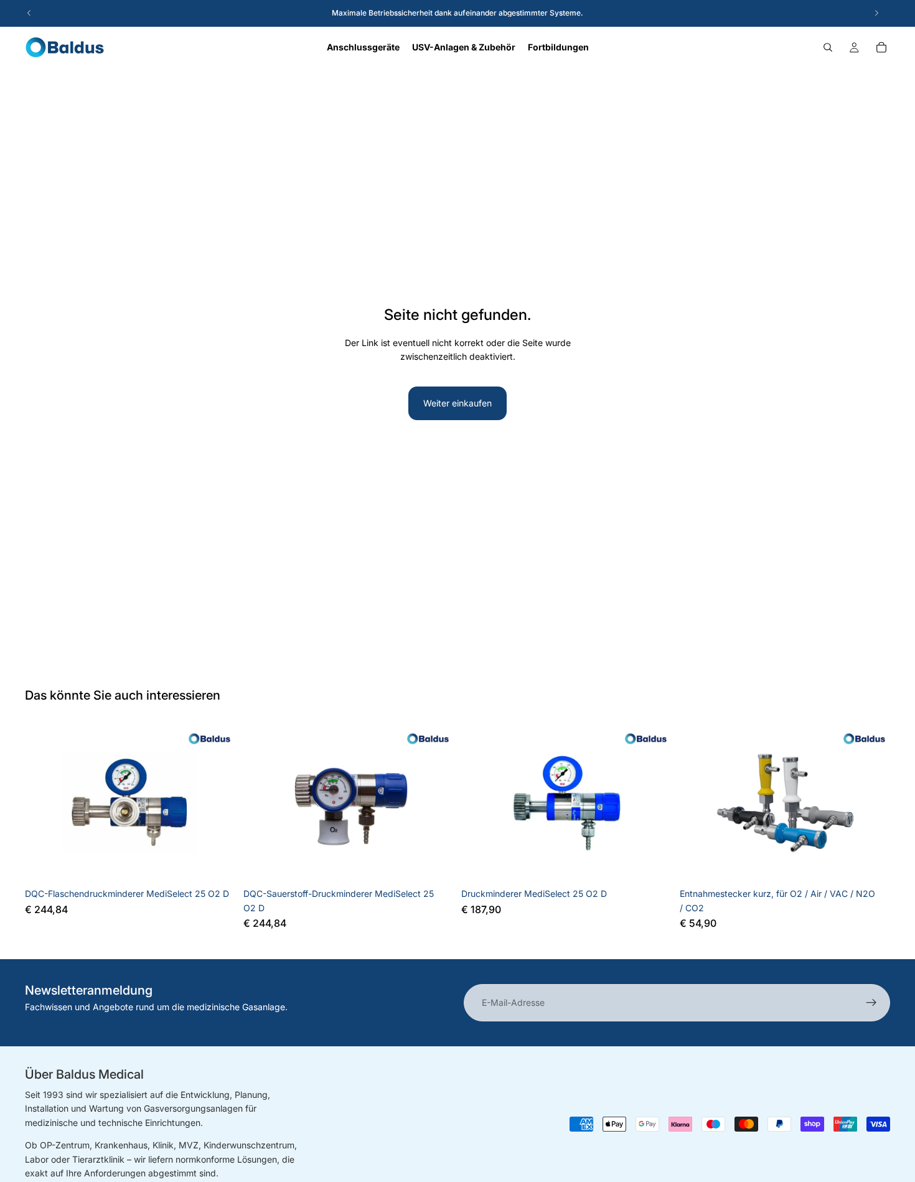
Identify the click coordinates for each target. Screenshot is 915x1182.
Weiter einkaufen (457, 403)
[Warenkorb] (881, 47)
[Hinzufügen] (216, 862)
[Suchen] (828, 47)
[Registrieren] (871, 1003)
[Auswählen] (871, 862)
